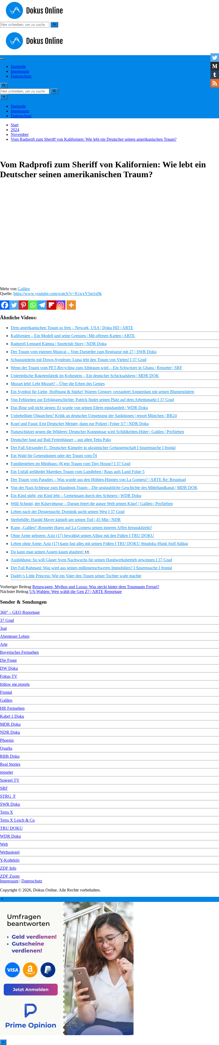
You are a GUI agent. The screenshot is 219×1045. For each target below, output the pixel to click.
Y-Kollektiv (10, 860)
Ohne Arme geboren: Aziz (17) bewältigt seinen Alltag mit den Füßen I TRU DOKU (82, 535)
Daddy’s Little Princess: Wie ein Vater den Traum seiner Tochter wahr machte (76, 576)
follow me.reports (15, 684)
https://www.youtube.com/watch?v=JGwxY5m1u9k (57, 293)
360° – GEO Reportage (20, 612)
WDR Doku (10, 836)
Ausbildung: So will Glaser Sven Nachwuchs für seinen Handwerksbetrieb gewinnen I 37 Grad (91, 560)
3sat (3, 628)
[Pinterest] (23, 305)
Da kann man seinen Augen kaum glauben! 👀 (50, 552)
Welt (4, 844)
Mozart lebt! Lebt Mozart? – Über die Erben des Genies (58, 383)
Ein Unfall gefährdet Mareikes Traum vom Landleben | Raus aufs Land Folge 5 (77, 471)
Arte (3, 644)
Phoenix (7, 740)
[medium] (214, 66)
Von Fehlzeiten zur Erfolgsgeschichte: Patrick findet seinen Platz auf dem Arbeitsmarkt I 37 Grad (92, 399)
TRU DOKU (11, 828)
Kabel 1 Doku (12, 716)
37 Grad (7, 620)
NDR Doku (10, 732)
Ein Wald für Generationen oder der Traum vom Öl (54, 455)
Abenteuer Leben (14, 636)
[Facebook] (4, 305)
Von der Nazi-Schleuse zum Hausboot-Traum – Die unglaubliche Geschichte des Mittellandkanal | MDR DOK (104, 487)
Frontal (6, 692)
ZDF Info (8, 868)
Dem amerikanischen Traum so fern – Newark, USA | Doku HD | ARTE (72, 327)
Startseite (18, 66)
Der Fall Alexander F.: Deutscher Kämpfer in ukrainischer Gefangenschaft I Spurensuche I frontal (93, 447)
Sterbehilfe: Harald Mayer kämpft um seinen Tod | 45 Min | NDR (66, 519)
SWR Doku (10, 804)
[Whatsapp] (32, 305)
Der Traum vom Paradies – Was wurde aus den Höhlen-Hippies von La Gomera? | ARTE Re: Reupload (98, 479)
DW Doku (9, 668)
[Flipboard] (51, 305)
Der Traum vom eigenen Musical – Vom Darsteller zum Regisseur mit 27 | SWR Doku (84, 351)
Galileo (24, 289)
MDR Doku (10, 724)
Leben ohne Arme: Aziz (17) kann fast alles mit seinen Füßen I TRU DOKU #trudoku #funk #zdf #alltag (99, 543)
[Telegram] (42, 305)
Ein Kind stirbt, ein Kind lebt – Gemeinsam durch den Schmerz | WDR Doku (76, 495)
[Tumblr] (214, 74)
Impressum (20, 71)
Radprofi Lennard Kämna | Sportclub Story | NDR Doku (59, 343)
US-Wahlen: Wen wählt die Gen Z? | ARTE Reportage (75, 591)
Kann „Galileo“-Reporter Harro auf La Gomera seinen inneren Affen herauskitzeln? (81, 527)
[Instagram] (60, 305)
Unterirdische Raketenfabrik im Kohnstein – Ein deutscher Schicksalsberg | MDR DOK (85, 375)
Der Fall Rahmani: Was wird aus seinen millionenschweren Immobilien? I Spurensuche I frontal (91, 568)
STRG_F (8, 796)
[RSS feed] (214, 83)
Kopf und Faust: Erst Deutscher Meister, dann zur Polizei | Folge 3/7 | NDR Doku (80, 423)
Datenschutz (21, 76)
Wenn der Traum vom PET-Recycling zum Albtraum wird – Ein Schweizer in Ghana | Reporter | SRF (96, 367)
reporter (6, 772)
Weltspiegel (9, 852)
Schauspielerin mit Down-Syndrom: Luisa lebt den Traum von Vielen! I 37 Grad (78, 359)
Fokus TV (8, 676)
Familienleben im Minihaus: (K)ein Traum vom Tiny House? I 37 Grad (70, 463)
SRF (4, 788)
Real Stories (10, 764)
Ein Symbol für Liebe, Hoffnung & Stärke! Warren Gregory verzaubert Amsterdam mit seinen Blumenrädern (102, 391)
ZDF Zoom (9, 876)
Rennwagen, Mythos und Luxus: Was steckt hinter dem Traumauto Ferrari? (95, 586)
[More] (71, 305)
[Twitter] (14, 305)
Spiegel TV (9, 780)
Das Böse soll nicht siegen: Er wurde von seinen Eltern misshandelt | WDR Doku (79, 407)
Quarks (6, 748)
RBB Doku (9, 756)
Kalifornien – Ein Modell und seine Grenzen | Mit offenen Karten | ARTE (73, 335)
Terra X (6, 812)
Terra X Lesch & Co (17, 820)
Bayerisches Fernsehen (19, 652)
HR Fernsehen (12, 708)
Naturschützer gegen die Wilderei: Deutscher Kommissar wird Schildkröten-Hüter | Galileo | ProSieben (97, 431)
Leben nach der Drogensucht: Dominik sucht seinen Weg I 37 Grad (67, 511)
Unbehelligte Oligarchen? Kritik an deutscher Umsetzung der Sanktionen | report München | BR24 (94, 415)
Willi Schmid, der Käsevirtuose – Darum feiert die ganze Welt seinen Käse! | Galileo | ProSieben (92, 503)
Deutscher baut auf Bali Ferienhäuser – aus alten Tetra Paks (61, 439)
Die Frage (8, 660)
